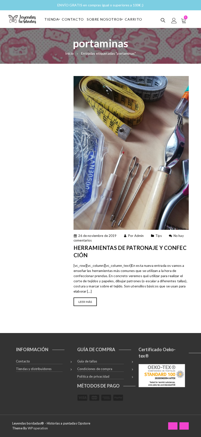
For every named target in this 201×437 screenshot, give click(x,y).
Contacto (73, 19)
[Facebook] (172, 425)
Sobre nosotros (104, 19)
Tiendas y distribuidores (33, 369)
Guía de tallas (87, 361)
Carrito (133, 19)
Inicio (69, 53)
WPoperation (38, 428)
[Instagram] (184, 425)
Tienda (51, 19)
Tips (158, 236)
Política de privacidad (93, 376)
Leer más (85, 302)
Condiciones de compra (94, 369)
